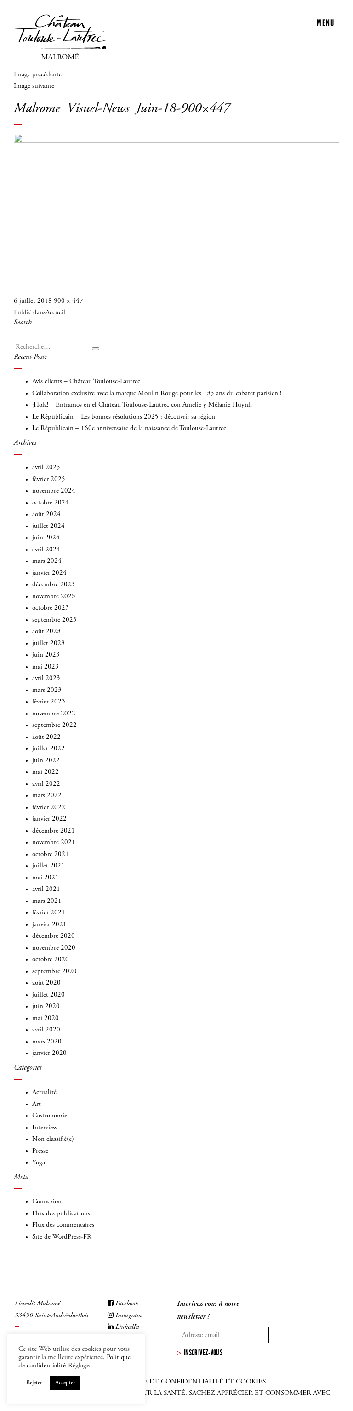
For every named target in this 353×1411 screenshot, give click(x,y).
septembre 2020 (54, 971)
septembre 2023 (54, 620)
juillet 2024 (48, 526)
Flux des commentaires (63, 1225)
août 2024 (46, 514)
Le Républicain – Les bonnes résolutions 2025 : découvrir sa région (123, 417)
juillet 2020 (48, 995)
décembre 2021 (53, 830)
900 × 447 (68, 301)
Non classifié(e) (53, 1139)
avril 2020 (46, 1029)
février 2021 (48, 912)
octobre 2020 (50, 959)
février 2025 (48, 479)
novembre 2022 (53, 713)
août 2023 (46, 631)
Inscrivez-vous (203, 1353)
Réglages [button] (79, 1365)
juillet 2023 (48, 643)
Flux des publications (61, 1213)
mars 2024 (47, 561)
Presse (40, 1151)
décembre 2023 (53, 584)
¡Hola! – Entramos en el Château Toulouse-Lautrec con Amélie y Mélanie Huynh (142, 405)
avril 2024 (46, 549)
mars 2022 (47, 795)
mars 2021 (47, 901)
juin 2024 (46, 537)
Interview (44, 1127)
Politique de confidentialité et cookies (188, 1381)
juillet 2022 (48, 748)
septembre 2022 (54, 725)
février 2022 (48, 807)
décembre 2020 (53, 936)
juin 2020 (46, 1006)
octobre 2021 (50, 854)
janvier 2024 (49, 573)
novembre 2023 (53, 596)
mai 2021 (45, 877)
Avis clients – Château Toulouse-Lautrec (86, 381)
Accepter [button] (65, 1383)
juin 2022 (46, 760)
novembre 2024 (53, 490)
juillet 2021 (48, 865)
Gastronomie (49, 1115)
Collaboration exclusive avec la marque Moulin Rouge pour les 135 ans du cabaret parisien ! (156, 393)
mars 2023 (47, 690)
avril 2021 (46, 889)
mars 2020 (47, 1041)
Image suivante (34, 86)
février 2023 (48, 701)
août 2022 (46, 737)
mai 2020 (45, 1018)
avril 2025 (46, 467)
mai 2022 (45, 772)
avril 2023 (46, 678)
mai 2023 (45, 666)
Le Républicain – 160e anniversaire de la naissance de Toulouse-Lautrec (129, 428)
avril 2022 (46, 784)
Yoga (38, 1162)
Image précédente (38, 74)
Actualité (44, 1092)
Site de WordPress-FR (61, 1237)
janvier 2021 (49, 924)
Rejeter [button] (34, 1383)
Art (36, 1104)
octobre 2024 (50, 502)
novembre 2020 (53, 948)
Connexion (47, 1201)
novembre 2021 (53, 842)
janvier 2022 (49, 819)
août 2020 (46, 983)
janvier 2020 (49, 1053)
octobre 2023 (50, 608)
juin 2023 (46, 655)
